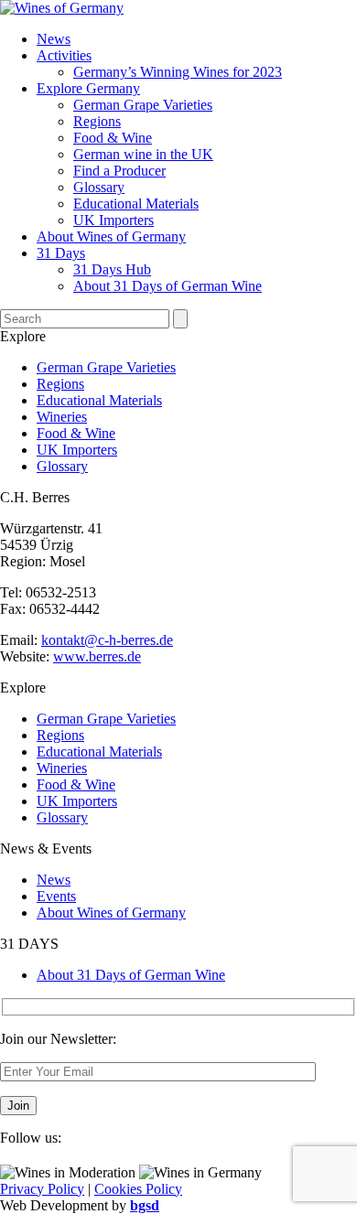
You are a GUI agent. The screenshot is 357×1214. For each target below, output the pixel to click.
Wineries (62, 416)
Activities (64, 55)
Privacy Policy (42, 1189)
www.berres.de (97, 656)
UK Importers (113, 220)
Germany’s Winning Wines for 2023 (177, 72)
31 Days (61, 253)
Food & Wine (112, 137)
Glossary (98, 187)
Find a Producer (119, 170)
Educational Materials (136, 203)
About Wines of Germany (111, 236)
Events (56, 896)
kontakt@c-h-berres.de (107, 640)
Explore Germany (88, 88)
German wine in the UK (143, 154)
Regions (97, 121)
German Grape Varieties (142, 105)
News (53, 39)
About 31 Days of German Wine (167, 286)
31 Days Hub (112, 269)
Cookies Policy (138, 1189)
